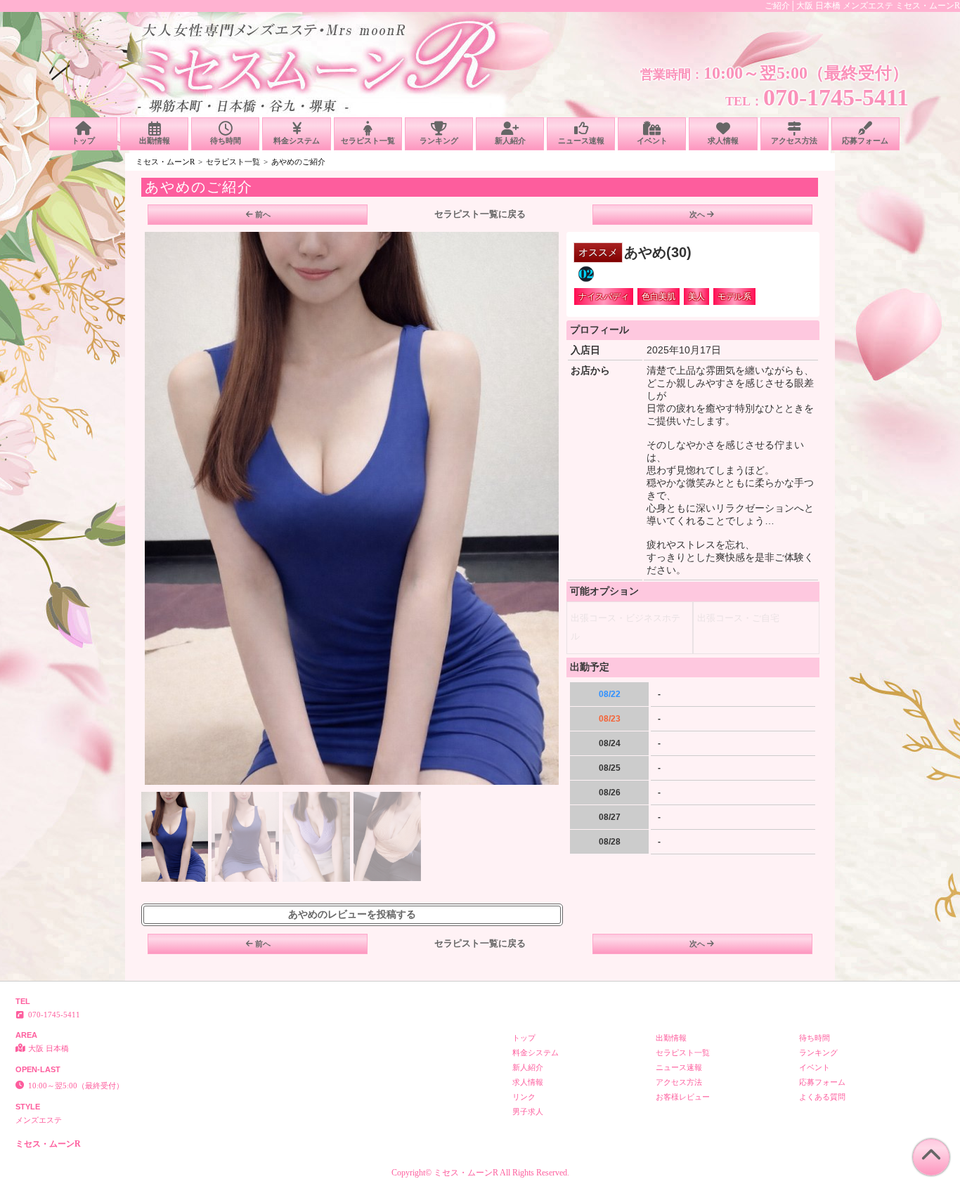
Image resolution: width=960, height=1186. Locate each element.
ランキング (439, 140)
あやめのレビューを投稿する (352, 914)
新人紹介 (510, 140)
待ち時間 (225, 140)
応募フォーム (865, 140)
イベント (652, 140)
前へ (263, 214)
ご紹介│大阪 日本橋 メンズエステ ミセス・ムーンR (862, 6)
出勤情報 (154, 140)
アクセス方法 (794, 140)
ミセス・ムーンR (165, 161)
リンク (524, 1097)
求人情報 (723, 140)
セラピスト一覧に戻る (480, 214)
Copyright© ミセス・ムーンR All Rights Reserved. (480, 1173)
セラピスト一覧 (368, 140)
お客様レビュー (683, 1097)
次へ (697, 214)
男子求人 (527, 1111)
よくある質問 (822, 1097)
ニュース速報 (581, 140)
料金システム (296, 140)
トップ (83, 140)
